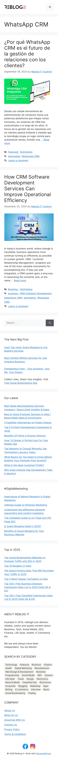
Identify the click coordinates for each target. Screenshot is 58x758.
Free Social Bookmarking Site (20, 383)
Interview (35, 689)
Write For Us (11, 715)
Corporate (10, 686)
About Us (9, 710)
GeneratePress (43, 753)
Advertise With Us (14, 720)
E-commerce (21, 689)
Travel (21, 679)
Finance (48, 664)
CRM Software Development (36, 293)
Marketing (35, 686)
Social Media (28, 675)
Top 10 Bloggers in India (17, 565)
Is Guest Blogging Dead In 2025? (22, 526)
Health (8, 668)
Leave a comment (18, 160)
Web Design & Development (19, 671)
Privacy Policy (12, 729)
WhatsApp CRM (30, 156)
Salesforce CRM (13, 297)
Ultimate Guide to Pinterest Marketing (25, 505)
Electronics (42, 679)
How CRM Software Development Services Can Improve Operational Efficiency (27, 188)
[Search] (50, 323)
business (13, 293)
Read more (20, 280)
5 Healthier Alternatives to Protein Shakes (28, 422)
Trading (32, 693)
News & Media (12, 682)
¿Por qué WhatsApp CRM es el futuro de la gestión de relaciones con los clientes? (27, 53)
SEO (39, 675)
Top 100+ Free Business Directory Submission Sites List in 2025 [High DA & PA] (27, 587)
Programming (12, 675)
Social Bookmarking (15, 693)
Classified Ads (30, 682)
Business (13, 289)
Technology (26, 152)
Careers (49, 675)
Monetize (40, 671)
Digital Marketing (23, 668)
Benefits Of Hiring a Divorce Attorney (25, 435)
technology (14, 156)
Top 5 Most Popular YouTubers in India (26, 579)
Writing (8, 689)
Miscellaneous (42, 668)
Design (30, 679)
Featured (13, 152)
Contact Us (10, 724)
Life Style (10, 679)
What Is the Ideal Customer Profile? (24, 465)
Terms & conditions (15, 734)
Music (46, 689)
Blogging (22, 686)
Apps (45, 686)
